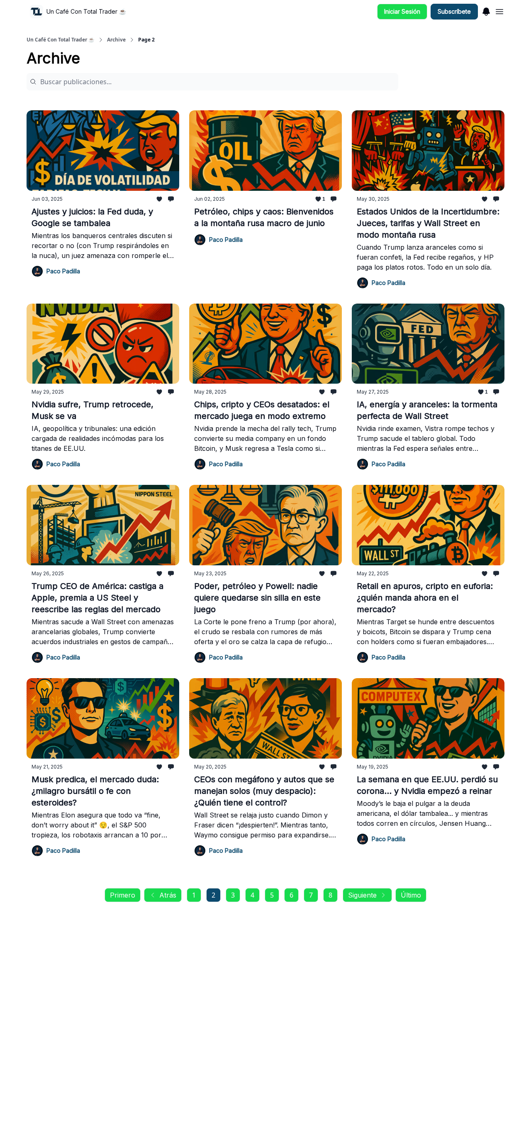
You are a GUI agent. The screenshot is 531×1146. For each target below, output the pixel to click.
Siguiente (362, 895)
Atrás (167, 895)
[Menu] (486, 10)
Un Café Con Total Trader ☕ (61, 39)
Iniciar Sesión (402, 11)
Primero (122, 895)
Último (411, 895)
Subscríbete (454, 11)
